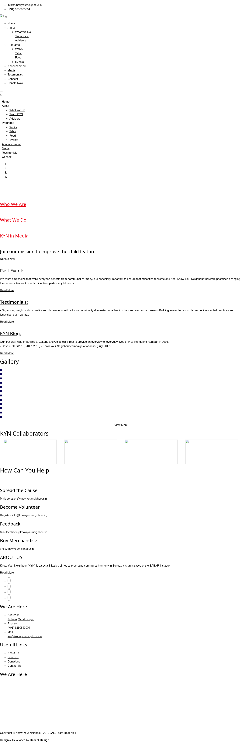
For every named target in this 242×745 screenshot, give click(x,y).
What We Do (23, 31)
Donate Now (15, 83)
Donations (14, 661)
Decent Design (39, 740)
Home (11, 23)
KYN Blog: (10, 333)
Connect (13, 78)
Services (13, 657)
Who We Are (13, 204)
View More (121, 425)
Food (18, 57)
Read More (7, 290)
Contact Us (15, 665)
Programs (14, 44)
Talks (18, 53)
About (11, 27)
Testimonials (15, 74)
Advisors (20, 40)
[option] (30, 452)
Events (19, 61)
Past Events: (13, 270)
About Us (13, 653)
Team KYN (22, 36)
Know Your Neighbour (29, 732)
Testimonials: (14, 302)
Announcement (17, 66)
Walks (19, 49)
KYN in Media (14, 236)
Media (11, 70)
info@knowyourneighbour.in (25, 4)
